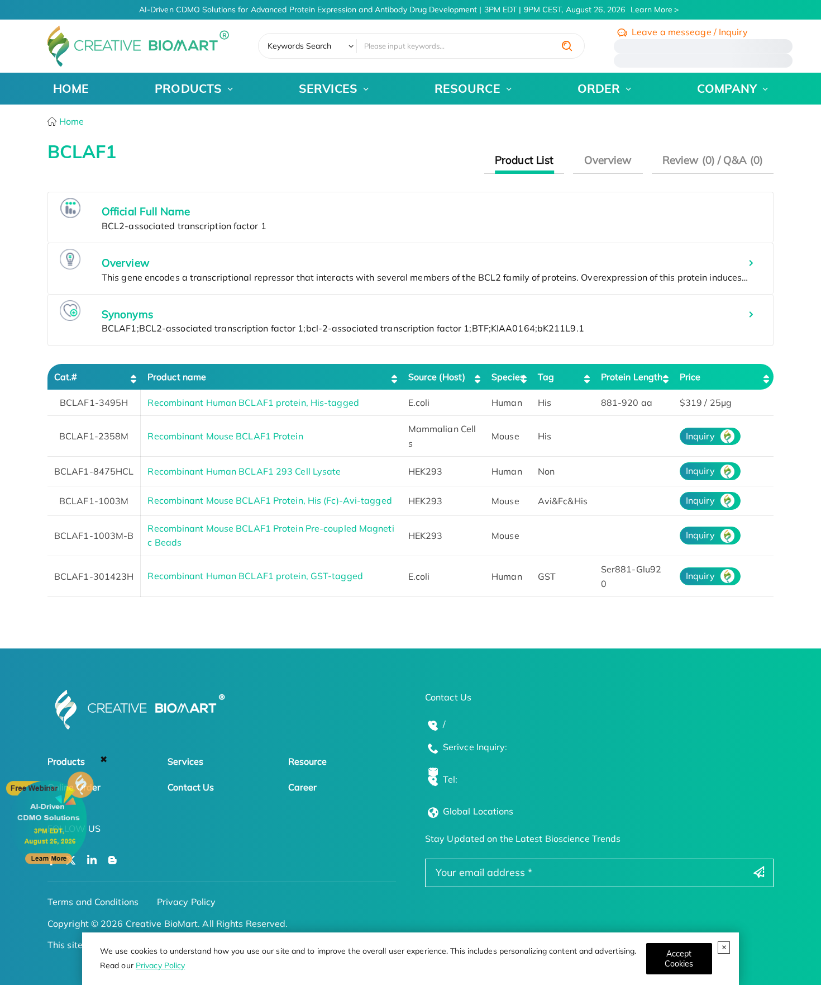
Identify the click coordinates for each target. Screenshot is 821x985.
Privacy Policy (160, 965)
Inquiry (700, 436)
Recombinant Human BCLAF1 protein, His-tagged (253, 402)
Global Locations (478, 811)
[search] (567, 45)
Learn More (651, 9)
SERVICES (328, 88)
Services (185, 761)
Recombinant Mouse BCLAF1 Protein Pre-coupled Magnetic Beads (270, 535)
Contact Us (191, 787)
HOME (71, 88)
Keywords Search (300, 46)
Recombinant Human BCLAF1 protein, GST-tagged (254, 575)
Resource (307, 761)
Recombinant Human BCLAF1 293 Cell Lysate (244, 471)
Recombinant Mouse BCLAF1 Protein (225, 436)
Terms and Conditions (93, 901)
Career (302, 787)
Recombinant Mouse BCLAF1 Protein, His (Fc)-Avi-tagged (269, 500)
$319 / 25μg (706, 402)
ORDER (598, 88)
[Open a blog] (112, 860)
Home (70, 121)
